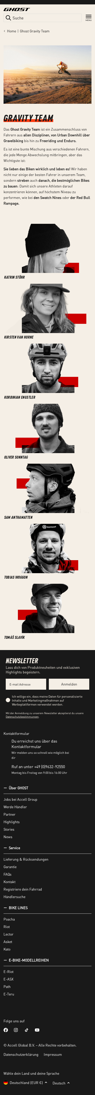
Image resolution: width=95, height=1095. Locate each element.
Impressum (53, 1054)
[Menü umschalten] (88, 18)
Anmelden (69, 684)
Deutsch (59, 1083)
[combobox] (43, 18)
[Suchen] (8, 17)
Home (11, 31)
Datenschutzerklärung (21, 1054)
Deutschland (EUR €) (26, 1082)
